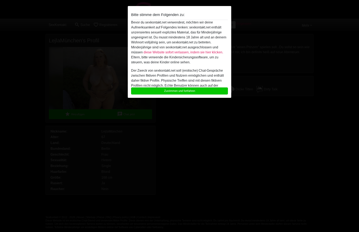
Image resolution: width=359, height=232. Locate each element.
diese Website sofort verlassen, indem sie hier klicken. (183, 52)
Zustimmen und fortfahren (179, 90)
